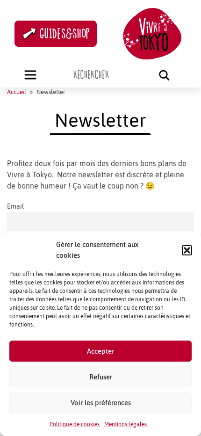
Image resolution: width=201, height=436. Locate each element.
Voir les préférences (101, 403)
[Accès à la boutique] (30, 75)
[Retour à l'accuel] (152, 32)
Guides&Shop (65, 33)
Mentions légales (125, 424)
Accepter (100, 351)
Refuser (100, 377)
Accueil (16, 91)
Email (15, 206)
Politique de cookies (75, 424)
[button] (187, 250)
